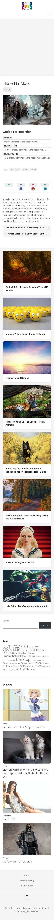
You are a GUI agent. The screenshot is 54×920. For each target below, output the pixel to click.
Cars (45, 656)
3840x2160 (37, 650)
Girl (21, 663)
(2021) (5, 647)
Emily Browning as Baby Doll (20, 562)
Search (6, 621)
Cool (10, 660)
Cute (14, 660)
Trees (42, 666)
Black (24, 656)
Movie (33, 169)
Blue (31, 656)
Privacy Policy (27, 880)
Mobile (39, 663)
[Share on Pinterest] (33, 186)
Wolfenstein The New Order (18, 861)
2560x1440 (11, 650)
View (5, 670)
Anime (31, 653)
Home (27, 875)
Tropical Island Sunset (17, 378)
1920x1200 (15, 169)
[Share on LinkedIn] (45, 186)
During (39, 660)
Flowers (6, 663)
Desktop (23, 659)
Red (22, 666)
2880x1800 (24, 650)
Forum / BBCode (10, 154)
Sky (26, 666)
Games (17, 663)
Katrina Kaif (9, 819)
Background (12, 656)
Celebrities (7, 816)
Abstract (20, 653)
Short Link (7, 138)
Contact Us (27, 885)
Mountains (47, 663)
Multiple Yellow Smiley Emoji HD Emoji (25, 334)
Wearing (11, 669)
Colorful (5, 660)
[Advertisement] (27, 47)
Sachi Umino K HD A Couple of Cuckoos (24, 727)
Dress (33, 660)
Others (5, 766)
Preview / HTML (10, 146)
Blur (36, 657)
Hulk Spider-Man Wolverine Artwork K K (26, 606)
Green (31, 663)
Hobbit (25, 169)
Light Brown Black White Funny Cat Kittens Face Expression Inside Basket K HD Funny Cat (26, 773)
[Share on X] (9, 186)
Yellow (32, 669)
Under (48, 666)
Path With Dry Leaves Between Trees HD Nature (27, 289)
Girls (25, 663)
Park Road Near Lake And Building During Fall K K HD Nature (27, 517)
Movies (7, 89)
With (26, 669)
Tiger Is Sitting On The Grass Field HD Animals (25, 423)
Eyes (44, 660)
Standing (31, 666)
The (37, 666)
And (26, 653)
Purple (17, 666)
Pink (12, 666)
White (19, 669)
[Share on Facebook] (21, 186)
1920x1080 (18, 646)
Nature (7, 666)
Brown (40, 657)
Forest (12, 663)
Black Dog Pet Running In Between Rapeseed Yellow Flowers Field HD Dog (26, 470)
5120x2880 (9, 653)
